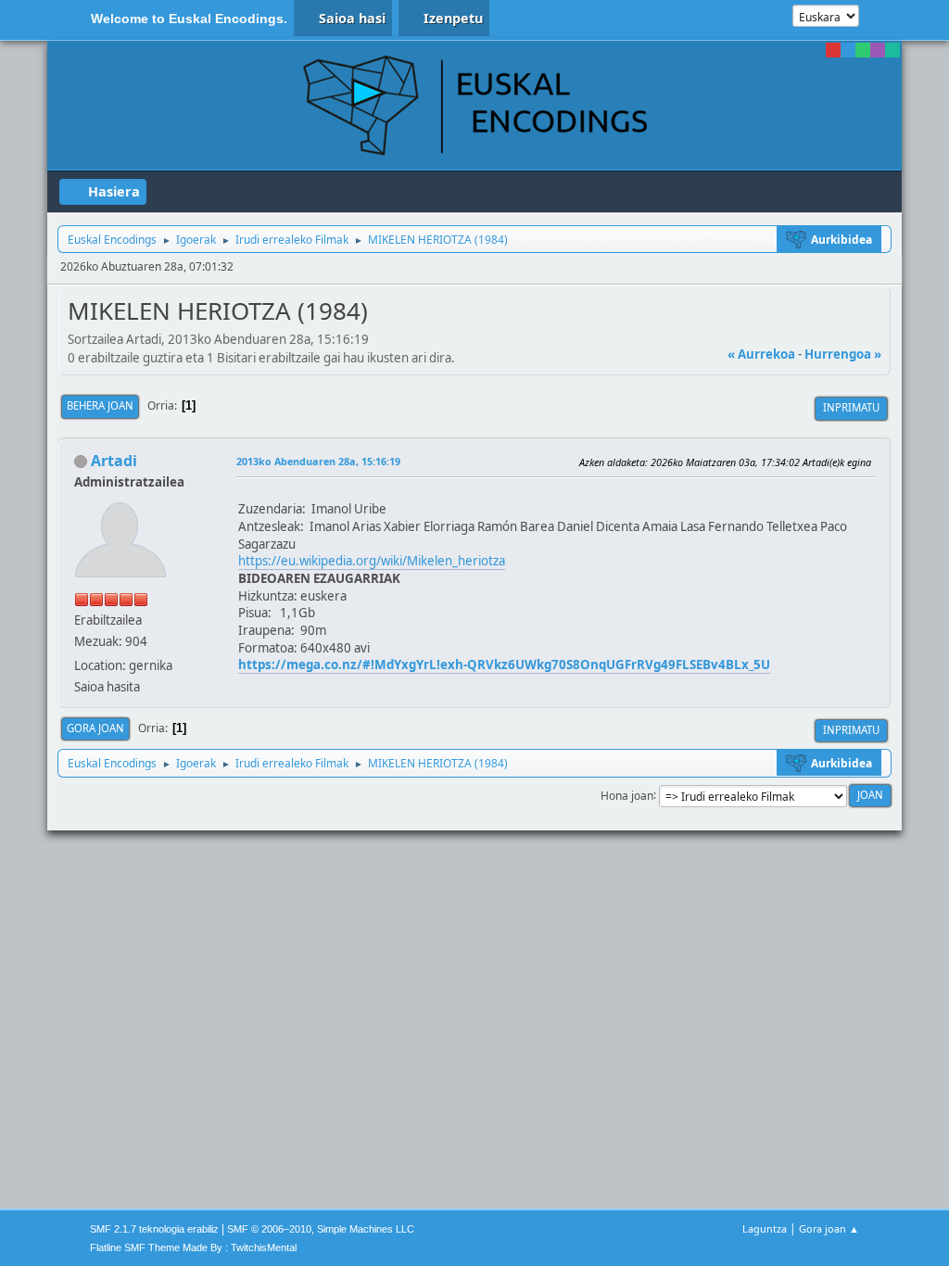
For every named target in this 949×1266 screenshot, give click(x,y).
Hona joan (627, 795)
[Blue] (848, 50)
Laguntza (764, 1228)
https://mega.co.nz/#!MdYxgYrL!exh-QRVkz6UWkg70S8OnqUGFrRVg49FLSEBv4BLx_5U (504, 664)
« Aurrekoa (761, 354)
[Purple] (877, 50)
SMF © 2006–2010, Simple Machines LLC (320, 1228)
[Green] (862, 50)
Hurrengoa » (842, 354)
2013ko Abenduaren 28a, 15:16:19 (318, 461)
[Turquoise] (892, 50)
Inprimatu (851, 407)
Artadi (114, 460)
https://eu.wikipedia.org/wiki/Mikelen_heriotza (371, 560)
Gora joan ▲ (829, 1228)
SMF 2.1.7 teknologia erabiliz (154, 1228)
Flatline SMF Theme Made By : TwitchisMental (193, 1247)
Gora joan (95, 728)
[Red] (833, 50)
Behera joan (100, 405)
